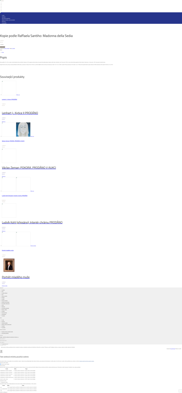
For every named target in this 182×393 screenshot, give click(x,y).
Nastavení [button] (168, 348)
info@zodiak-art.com (5, 343)
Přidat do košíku (33, 245)
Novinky (3, 4)
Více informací (172, 348)
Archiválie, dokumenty (6, 303)
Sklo (2, 294)
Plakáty (3, 297)
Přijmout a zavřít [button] (178, 348)
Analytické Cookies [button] (3, 380)
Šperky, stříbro (4, 309)
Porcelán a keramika (5, 308)
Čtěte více (18, 94)
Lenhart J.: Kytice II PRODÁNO (9, 99)
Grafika (3, 299)
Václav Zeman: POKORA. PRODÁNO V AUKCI (13, 141)
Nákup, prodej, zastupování (6, 7)
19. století (13, 48)
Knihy (3, 305)
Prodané (3, 315)
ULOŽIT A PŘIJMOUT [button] (3, 392)
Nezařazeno (4, 314)
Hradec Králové (4, 293)
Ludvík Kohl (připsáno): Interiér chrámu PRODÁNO (14, 196)
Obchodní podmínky (5, 333)
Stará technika (4, 312)
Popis (3, 52)
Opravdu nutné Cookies (5, 364)
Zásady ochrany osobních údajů (7, 331)
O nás (3, 3)
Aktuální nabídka (5, 6)
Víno (2, 291)
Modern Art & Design (5, 302)
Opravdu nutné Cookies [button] (4, 362)
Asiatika (3, 290)
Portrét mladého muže (8, 250)
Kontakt (3, 9)
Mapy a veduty (4, 296)
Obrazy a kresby (7, 48)
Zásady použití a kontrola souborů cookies (86, 361)
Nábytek (3, 306)
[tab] (92, 52)
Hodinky (3, 311)
